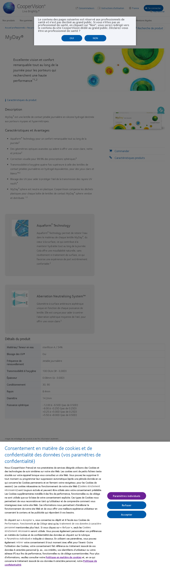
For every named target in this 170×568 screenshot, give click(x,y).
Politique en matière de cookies (64, 557)
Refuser (126, 505)
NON (95, 38)
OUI (72, 38)
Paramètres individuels (126, 496)
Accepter (126, 514)
